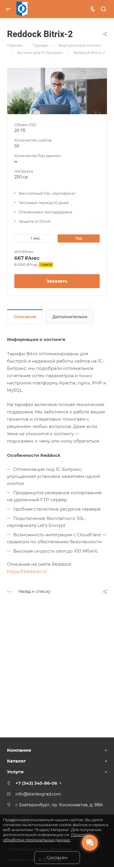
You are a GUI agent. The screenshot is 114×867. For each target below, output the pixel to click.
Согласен (57, 857)
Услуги (15, 771)
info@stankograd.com (38, 794)
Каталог (16, 761)
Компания (19, 750)
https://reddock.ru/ (27, 571)
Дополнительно (69, 316)
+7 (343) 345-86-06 (36, 783)
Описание (25, 316)
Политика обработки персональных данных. (46, 837)
